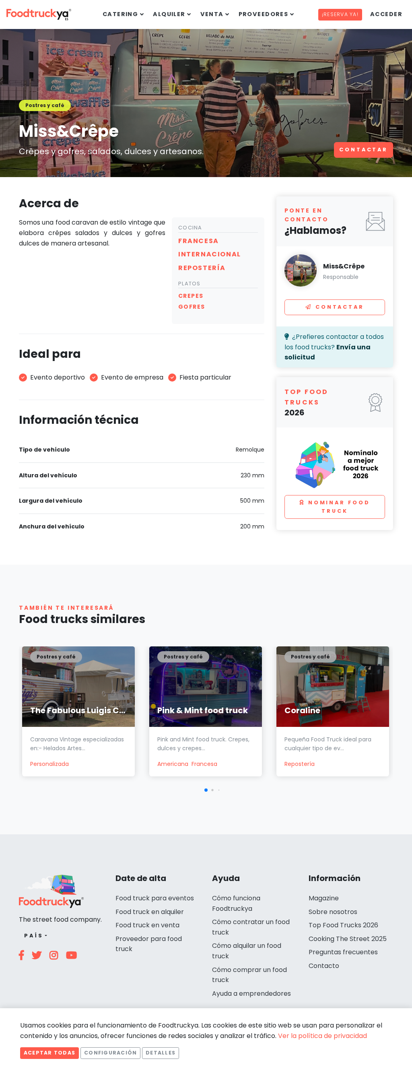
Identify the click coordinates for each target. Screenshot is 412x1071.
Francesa (204, 764)
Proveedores (263, 14)
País (33, 935)
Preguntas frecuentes (343, 952)
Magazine (324, 898)
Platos (189, 283)
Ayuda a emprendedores (251, 993)
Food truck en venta (147, 925)
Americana (172, 764)
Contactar (363, 149)
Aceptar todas (49, 1052)
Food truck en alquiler (149, 911)
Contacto (324, 965)
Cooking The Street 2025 (348, 938)
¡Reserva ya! (340, 14)
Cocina (190, 227)
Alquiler (169, 14)
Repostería (299, 764)
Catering (120, 14)
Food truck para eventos (154, 898)
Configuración (110, 1052)
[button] (206, 790)
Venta (212, 14)
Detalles (160, 1052)
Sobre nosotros (333, 911)
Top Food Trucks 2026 (343, 925)
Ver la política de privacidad (322, 1035)
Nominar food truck (339, 506)
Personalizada (49, 764)
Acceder (386, 14)
